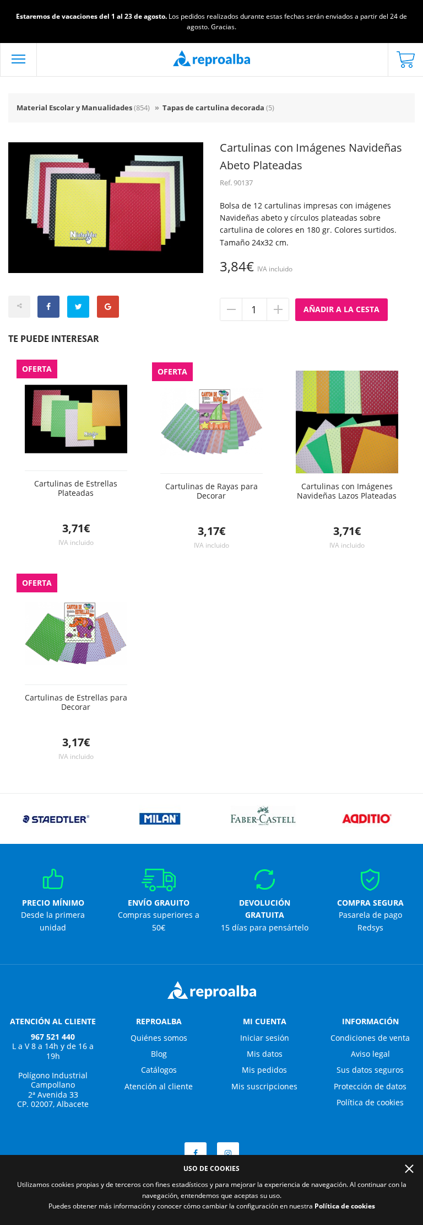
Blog (159, 1054)
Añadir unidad (278, 309)
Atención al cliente (158, 1086)
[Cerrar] (409, 1168)
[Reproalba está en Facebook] (196, 1153)
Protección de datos (370, 1086)
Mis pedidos (264, 1069)
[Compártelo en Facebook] (48, 307)
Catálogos (159, 1069)
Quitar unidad (231, 309)
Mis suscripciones (264, 1086)
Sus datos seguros (370, 1069)
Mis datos (265, 1054)
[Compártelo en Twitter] (78, 307)
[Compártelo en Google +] (108, 307)
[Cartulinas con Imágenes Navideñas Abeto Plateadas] (105, 208)
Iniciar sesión (264, 1038)
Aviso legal (370, 1054)
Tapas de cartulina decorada (218, 108)
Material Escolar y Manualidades (83, 108)
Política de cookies (370, 1102)
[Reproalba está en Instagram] (228, 1153)
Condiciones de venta (370, 1038)
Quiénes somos (159, 1038)
